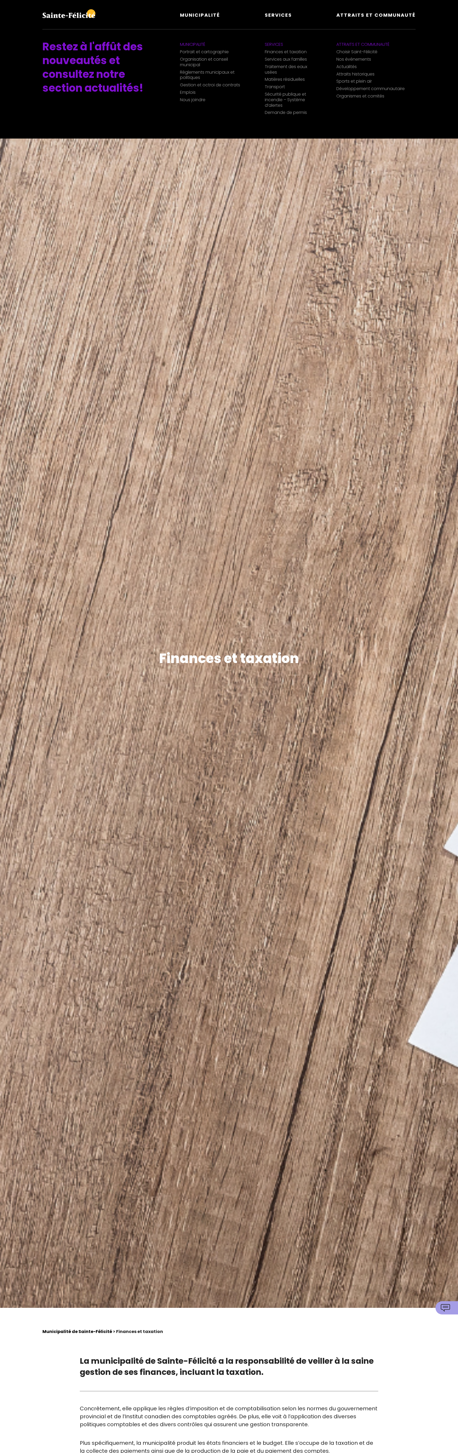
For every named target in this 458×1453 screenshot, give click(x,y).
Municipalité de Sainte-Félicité (77, 1331)
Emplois (188, 92)
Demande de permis (286, 112)
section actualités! (92, 88)
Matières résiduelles (285, 79)
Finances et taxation (286, 52)
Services (278, 15)
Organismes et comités (360, 96)
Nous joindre (192, 100)
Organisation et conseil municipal (204, 62)
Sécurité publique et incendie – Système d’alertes (285, 100)
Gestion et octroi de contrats (210, 85)
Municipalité (200, 15)
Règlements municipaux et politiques (207, 75)
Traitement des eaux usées (286, 69)
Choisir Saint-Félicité (356, 52)
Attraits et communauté (376, 15)
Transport (275, 87)
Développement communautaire (370, 89)
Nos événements (353, 59)
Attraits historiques (355, 74)
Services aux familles (286, 59)
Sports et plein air (354, 81)
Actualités (346, 67)
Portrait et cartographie (204, 52)
